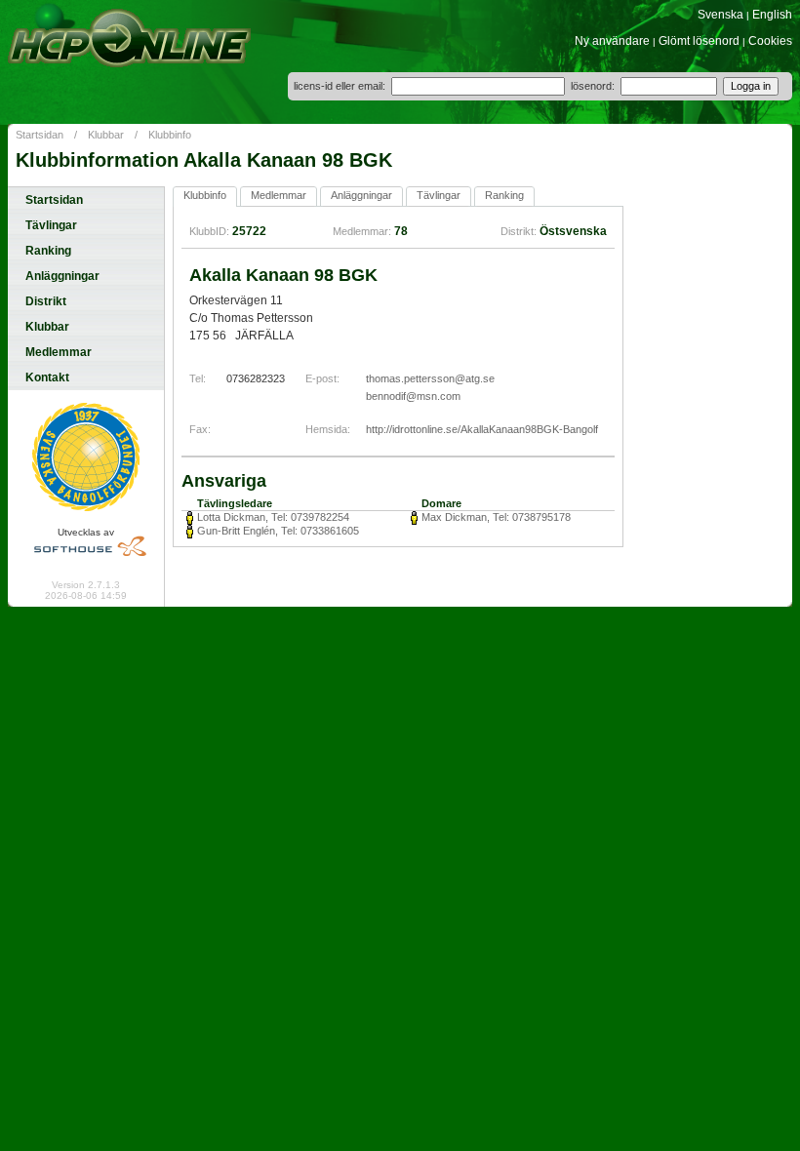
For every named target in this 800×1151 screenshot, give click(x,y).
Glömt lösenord (699, 41)
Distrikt (45, 301)
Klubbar (106, 134)
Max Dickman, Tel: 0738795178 (496, 517)
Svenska (720, 14)
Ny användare (612, 41)
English (772, 14)
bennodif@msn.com (413, 396)
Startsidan (39, 134)
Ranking (48, 251)
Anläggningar (62, 276)
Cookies (770, 41)
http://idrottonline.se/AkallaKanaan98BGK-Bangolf (482, 429)
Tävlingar (51, 225)
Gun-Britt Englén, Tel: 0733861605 (278, 530)
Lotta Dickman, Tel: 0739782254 (273, 517)
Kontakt (47, 377)
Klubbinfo (169, 134)
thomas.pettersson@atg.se (430, 378)
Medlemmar (58, 352)
